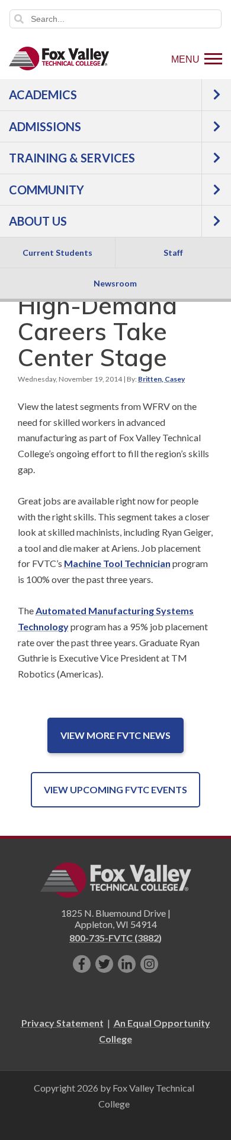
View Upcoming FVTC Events (115, 789)
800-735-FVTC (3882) (115, 937)
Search (18, 18)
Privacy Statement (62, 1022)
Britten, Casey (161, 378)
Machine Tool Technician (117, 563)
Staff (173, 252)
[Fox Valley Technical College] (59, 58)
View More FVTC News (115, 735)
